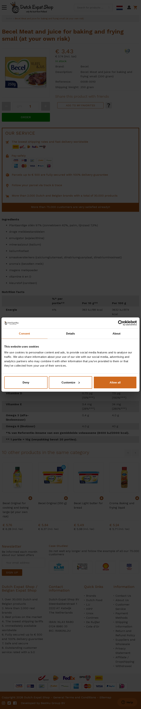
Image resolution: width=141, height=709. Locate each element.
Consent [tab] (24, 333)
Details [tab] (70, 333)
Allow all (115, 382)
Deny (26, 382)
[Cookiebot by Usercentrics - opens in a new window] (121, 323)
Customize (68, 382)
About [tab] (117, 333)
